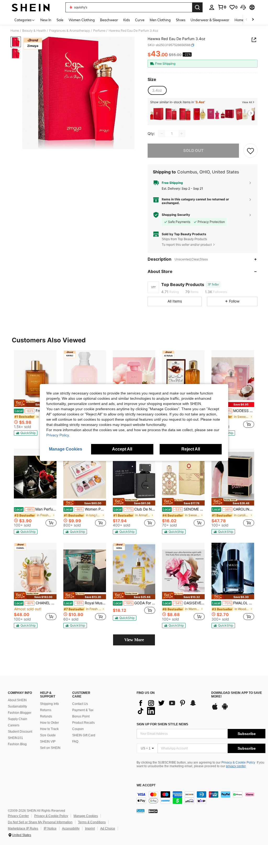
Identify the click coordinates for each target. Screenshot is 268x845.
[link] (221, 7)
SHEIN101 (15, 738)
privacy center (235, 766)
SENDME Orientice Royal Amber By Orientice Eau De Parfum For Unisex (184, 509)
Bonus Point (81, 716)
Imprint (90, 828)
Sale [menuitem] (60, 20)
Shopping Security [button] (176, 215)
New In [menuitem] (45, 20)
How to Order (49, 723)
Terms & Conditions (92, 822)
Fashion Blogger (19, 713)
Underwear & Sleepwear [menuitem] (210, 20)
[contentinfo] (201, 797)
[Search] (197, 7)
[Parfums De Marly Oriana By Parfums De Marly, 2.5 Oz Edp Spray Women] (213, 114)
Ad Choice (107, 828)
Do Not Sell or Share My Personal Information (40, 822)
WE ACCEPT (146, 785)
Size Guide (48, 735)
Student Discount (20, 731)
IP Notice (50, 828)
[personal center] (212, 7)
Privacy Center (18, 816)
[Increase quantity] (181, 133)
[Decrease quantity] (161, 133)
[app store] (215, 709)
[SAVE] (250, 151)
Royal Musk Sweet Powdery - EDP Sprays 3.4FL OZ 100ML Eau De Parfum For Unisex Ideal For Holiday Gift (85, 603)
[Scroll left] (246, 20)
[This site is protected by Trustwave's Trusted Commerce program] (140, 811)
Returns (45, 710)
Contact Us (80, 704)
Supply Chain (17, 719)
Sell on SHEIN (50, 748)
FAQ (75, 741)
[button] (243, 7)
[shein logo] (31, 7)
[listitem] (156, 114)
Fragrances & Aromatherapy (69, 30)
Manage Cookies (86, 816)
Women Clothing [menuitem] (82, 20)
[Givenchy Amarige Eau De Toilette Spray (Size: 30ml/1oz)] (199, 114)
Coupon (78, 729)
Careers (13, 725)
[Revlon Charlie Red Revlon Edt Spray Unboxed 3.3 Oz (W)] (241, 114)
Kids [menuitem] (126, 20)
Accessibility (71, 828)
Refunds (46, 716)
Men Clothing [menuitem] (160, 20)
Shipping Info (49, 704)
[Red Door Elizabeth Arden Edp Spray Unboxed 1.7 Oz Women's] (170, 114)
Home (14, 30)
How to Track (49, 729)
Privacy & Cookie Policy (238, 762)
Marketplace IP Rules (23, 828)
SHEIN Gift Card (83, 735)
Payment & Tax (82, 710)
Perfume (99, 30)
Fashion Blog (17, 744)
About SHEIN (17, 700)
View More (134, 640)
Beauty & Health (34, 30)
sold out (193, 150)
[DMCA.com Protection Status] (153, 811)
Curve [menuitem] (139, 20)
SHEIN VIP (47, 741)
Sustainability (17, 706)
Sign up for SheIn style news (162, 724)
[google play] (224, 709)
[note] (35, 403)
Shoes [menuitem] (180, 20)
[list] (171, 707)
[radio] (157, 90)
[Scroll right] (253, 20)
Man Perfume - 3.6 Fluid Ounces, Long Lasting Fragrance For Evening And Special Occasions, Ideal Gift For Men (36, 509)
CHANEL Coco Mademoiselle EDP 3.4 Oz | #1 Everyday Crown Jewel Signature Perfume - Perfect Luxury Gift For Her (36, 603)
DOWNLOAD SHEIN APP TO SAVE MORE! (236, 694)
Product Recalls (83, 723)
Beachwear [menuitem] (109, 20)
